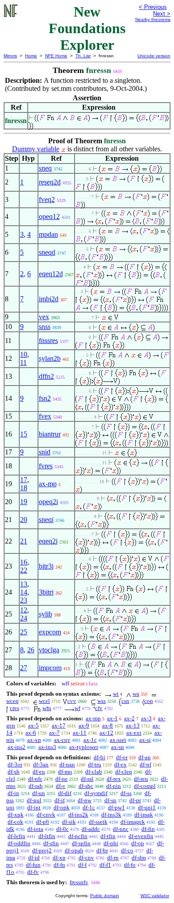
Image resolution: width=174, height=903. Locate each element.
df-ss (126, 793)
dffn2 (46, 376)
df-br (102, 850)
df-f (82, 864)
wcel (44, 701)
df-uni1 (147, 807)
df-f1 (105, 864)
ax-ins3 (47, 747)
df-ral (87, 778)
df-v (61, 786)
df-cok (15, 821)
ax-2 (129, 718)
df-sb (14, 771)
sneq (45, 168)
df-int (34, 807)
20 (23, 519)
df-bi (99, 757)
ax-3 (146, 718)
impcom (50, 668)
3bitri (46, 592)
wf (77, 708)
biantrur (50, 434)
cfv (99, 708)
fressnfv (79, 882)
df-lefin (16, 836)
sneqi (46, 519)
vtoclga (49, 650)
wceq (12, 701)
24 (23, 618)
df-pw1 (116, 807)
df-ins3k (111, 814)
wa (136, 693)
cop (148, 701)
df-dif (64, 793)
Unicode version (153, 55)
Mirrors (10, 55)
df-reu (141, 778)
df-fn (59, 864)
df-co (127, 850)
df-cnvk (46, 814)
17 (23, 480)
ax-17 (59, 725)
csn (125, 701)
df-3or (15, 764)
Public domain (104, 895)
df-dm (139, 857)
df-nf (145, 764)
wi (116, 693)
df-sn (110, 800)
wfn (46, 708)
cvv (71, 701)
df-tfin (108, 836)
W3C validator (155, 895)
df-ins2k (78, 814)
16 (23, 562)
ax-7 (54, 732)
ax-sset (118, 739)
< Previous (153, 7)
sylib (45, 614)
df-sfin (51, 843)
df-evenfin (140, 836)
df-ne (61, 778)
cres (14, 708)
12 (23, 610)
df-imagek (132, 821)
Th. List (83, 55)
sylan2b (50, 358)
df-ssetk (98, 821)
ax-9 (84, 725)
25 (23, 632)
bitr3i (46, 566)
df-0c (62, 829)
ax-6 (30, 732)
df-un (38, 793)
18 (23, 488)
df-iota (35, 829)
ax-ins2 (16, 747)
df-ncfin (77, 836)
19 (23, 501)
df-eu (39, 771)
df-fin (148, 829)
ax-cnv (62, 739)
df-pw (84, 800)
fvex (45, 416)
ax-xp (34, 739)
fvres (46, 466)
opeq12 (49, 216)
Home (31, 55)
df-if (59, 800)
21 (23, 541)
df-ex (120, 764)
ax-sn (117, 747)
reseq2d (50, 182)
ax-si (145, 739)
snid (44, 452)
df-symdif (96, 793)
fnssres (48, 340)
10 (23, 354)
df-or (122, 757)
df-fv (33, 872)
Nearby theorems (152, 19)
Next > (161, 13)
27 (23, 668)
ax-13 (133, 725)
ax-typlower (83, 747)
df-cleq (123, 771)
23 (23, 600)
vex (44, 317)
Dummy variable (35, 149)
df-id (34, 857)
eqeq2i (48, 541)
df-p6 (42, 821)
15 (23, 434)
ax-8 (107, 725)
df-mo (65, 771)
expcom (50, 632)
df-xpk (16, 814)
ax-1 (112, 718)
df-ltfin (46, 836)
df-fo (130, 864)
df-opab (74, 850)
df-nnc (120, 829)
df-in (13, 793)
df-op (137, 843)
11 (23, 362)
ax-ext (133, 732)
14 (23, 592)
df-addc (91, 829)
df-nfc (35, 778)
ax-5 (33, 725)
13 (23, 584)
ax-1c (90, 739)
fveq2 (47, 199)
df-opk (62, 807)
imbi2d (48, 299)
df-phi (111, 843)
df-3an (41, 764)
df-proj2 (42, 850)
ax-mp (48, 484)
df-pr (135, 800)
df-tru (94, 764)
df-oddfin (19, 843)
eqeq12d (51, 274)
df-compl (145, 786)
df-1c (89, 807)
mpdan (48, 234)
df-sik (69, 821)
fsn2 (45, 398)
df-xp (59, 857)
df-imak (143, 814)
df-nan (67, 764)
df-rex (114, 778)
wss (101, 701)
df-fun (33, 864)
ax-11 (80, 732)
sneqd (47, 252)
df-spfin (81, 843)
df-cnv (86, 857)
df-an (144, 757)
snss (44, 326)
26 (30, 650)
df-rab (36, 786)
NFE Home (56, 55)
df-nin (113, 786)
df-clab (93, 771)
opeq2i (48, 501)
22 (23, 570)
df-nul (34, 800)
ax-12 (106, 732)
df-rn (113, 857)
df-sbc (86, 786)
